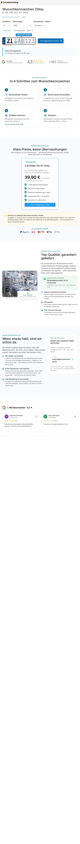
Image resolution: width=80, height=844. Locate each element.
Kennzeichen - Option (42, 21)
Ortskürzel (6, 21)
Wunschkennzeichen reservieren (11, 17)
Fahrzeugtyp (17, 21)
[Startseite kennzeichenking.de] (9, 2)
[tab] (7, 30)
